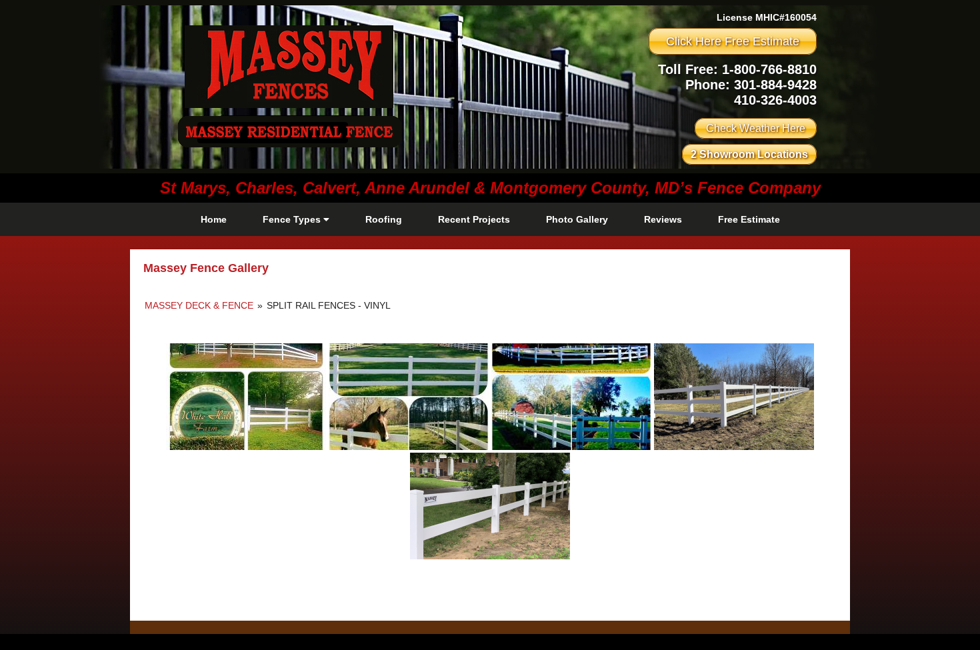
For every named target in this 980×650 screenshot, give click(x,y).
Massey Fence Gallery (206, 268)
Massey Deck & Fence (200, 305)
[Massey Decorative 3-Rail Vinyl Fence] (246, 396)
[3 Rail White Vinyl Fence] (734, 396)
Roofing (383, 219)
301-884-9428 (775, 84)
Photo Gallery (577, 219)
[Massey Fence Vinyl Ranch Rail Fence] (571, 396)
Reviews (663, 219)
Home (214, 219)
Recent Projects (474, 219)
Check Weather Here (755, 128)
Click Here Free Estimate (733, 41)
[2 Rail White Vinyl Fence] (490, 506)
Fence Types (293, 219)
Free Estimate (749, 219)
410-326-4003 (775, 100)
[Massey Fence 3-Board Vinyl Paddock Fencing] (409, 396)
